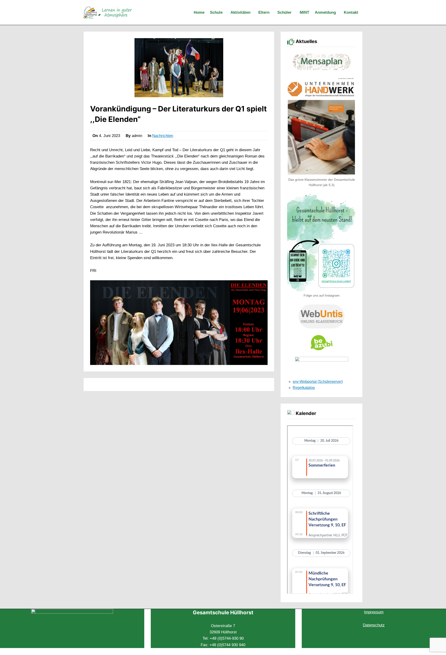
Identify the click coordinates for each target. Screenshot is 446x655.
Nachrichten (162, 136)
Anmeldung (325, 12)
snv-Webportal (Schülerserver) (318, 382)
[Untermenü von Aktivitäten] (253, 13)
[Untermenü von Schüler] (294, 13)
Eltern (263, 12)
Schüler (284, 12)
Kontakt (351, 12)
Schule (216, 12)
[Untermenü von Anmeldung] (339, 13)
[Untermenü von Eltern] (272, 13)
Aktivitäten (240, 12)
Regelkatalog (304, 388)
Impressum (374, 612)
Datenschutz (374, 625)
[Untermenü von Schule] (225, 13)
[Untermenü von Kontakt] (361, 13)
